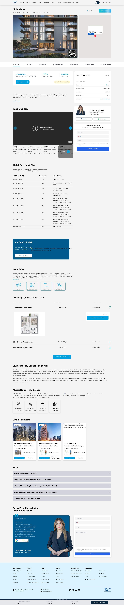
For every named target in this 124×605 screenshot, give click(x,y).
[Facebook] (70, 590)
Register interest (99, 602)
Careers (87, 573)
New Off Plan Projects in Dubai (76, 571)
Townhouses (45, 579)
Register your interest (97, 317)
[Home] (15, 2)
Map (77, 2)
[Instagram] (73, 590)
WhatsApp (103, 119)
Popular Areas (75, 576)
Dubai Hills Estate (105, 99)
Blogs (59, 2)
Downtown (30, 573)
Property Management (68, 2)
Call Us (85, 119)
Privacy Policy (102, 576)
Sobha (14, 579)
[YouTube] (76, 590)
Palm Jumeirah (31, 579)
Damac (15, 576)
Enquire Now (105, 10)
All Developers (17, 571)
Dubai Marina (31, 576)
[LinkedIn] (79, 590)
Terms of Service (90, 579)
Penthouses (45, 582)
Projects (34, 2)
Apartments (45, 573)
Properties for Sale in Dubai (76, 573)
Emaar (108, 85)
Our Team (101, 573)
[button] (15, 128)
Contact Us (102, 571)
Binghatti (15, 582)
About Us (88, 571)
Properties (45, 571)
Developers (46, 2)
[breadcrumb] (13, 13)
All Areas (29, 571)
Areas (39, 2)
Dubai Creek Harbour (33, 582)
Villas (43, 576)
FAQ (86, 576)
